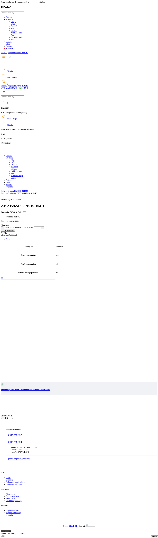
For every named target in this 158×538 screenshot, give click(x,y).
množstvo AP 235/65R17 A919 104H (18, 228)
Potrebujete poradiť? (9, 53)
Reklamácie (10, 498)
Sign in (10, 71)
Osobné (11, 193)
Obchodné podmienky (14, 484)
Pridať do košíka (8, 230)
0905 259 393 (15, 442)
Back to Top (6, 531)
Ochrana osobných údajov (16, 482)
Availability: (5, 200)
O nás (8, 478)
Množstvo (5, 225)
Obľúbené (12, 77)
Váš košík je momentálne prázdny (14, 113)
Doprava (9, 480)
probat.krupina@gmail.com (19, 459)
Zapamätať (7, 139)
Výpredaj (9, 515)
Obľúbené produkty (13, 501)
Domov (4, 193)
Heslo (3, 134)
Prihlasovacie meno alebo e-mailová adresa (17, 129)
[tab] (81, 239)
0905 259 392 (15, 435)
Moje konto (10, 494)
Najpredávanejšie (12, 510)
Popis (8, 239)
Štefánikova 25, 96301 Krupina (7, 417)
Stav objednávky (12, 496)
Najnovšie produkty (13, 513)
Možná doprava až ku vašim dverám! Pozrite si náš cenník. (25, 390)
